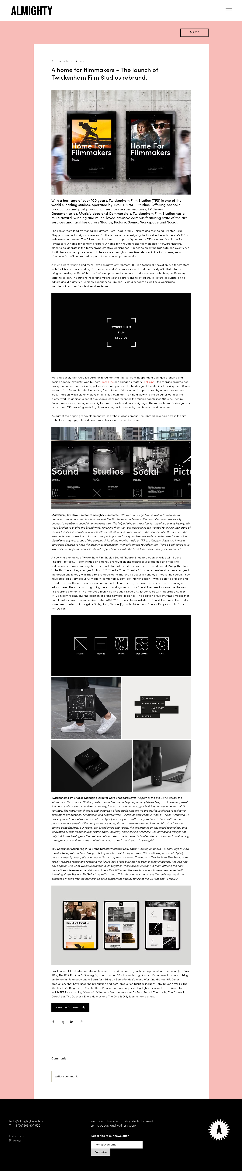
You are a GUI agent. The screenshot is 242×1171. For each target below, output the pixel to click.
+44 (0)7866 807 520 (26, 1125)
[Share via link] (81, 1022)
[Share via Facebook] (53, 1022)
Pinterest (15, 1140)
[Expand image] (121, 645)
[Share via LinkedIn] (72, 1022)
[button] (229, 8)
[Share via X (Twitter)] (62, 1022)
